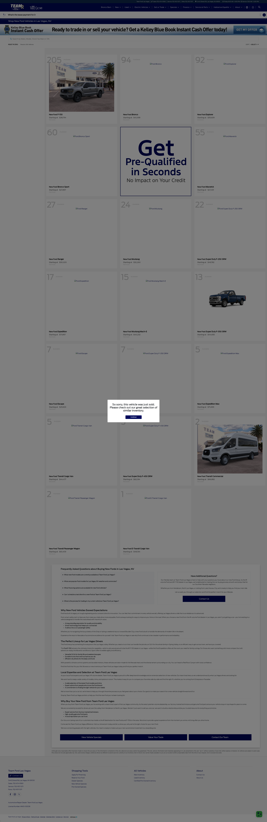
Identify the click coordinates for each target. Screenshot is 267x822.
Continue (134, 417)
